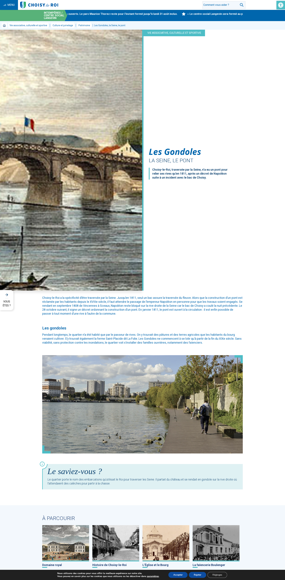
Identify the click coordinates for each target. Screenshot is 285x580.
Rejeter (197, 574)
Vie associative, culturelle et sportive (28, 25)
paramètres (153, 576)
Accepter (178, 574)
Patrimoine (84, 25)
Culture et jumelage (63, 25)
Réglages (217, 574)
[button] (280, 5)
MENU (11, 4)
